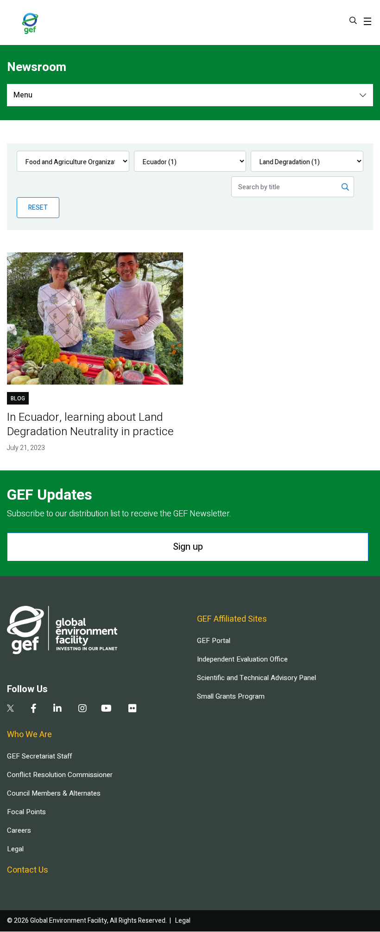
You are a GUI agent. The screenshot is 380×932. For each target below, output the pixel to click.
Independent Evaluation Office (242, 659)
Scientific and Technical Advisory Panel (256, 678)
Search (353, 20)
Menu (22, 95)
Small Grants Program (231, 696)
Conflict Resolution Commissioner (60, 775)
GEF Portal (213, 641)
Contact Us (27, 870)
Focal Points (26, 812)
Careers (19, 830)
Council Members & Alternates (54, 793)
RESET (38, 207)
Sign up (188, 546)
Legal (15, 849)
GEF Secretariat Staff (39, 756)
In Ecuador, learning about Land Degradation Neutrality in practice (90, 424)
